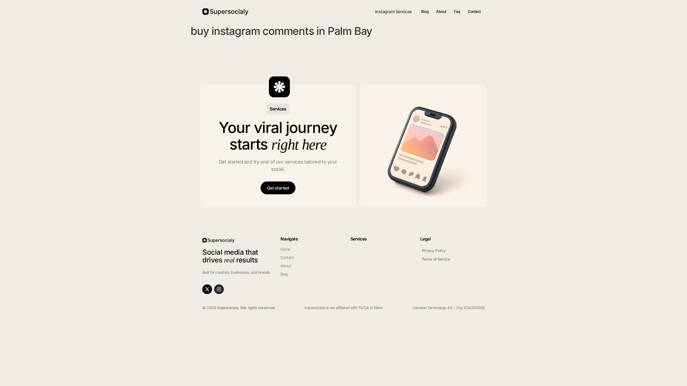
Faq (457, 11)
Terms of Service (436, 259)
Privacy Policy (434, 250)
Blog (425, 11)
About (441, 11)
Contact (474, 11)
